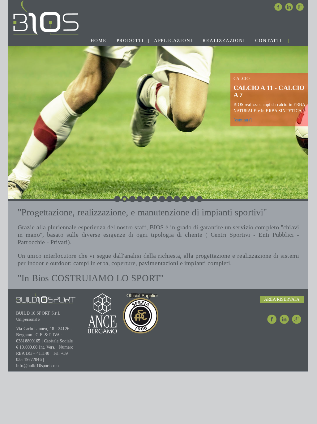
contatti (268, 40)
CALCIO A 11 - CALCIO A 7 (269, 91)
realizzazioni (224, 40)
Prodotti (130, 40)
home (98, 40)
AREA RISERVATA (281, 299)
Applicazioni (173, 40)
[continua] (242, 120)
